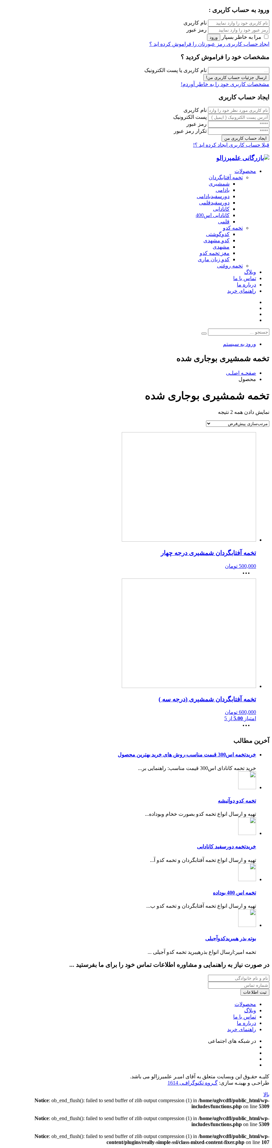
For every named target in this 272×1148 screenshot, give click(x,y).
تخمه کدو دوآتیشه (237, 801)
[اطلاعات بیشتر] (247, 575)
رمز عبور (196, 30)
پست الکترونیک (190, 117)
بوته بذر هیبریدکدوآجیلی (230, 938)
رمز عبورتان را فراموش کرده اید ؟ (187, 44)
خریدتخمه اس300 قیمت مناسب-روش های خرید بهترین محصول (187, 754)
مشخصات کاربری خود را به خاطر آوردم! (225, 84)
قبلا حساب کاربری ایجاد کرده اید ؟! (231, 145)
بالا (266, 1094)
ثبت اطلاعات (255, 992)
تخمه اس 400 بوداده (234, 892)
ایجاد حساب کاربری (247, 44)
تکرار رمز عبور (190, 131)
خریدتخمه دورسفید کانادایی (226, 846)
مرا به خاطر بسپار (241, 37)
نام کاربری (195, 23)
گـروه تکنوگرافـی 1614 (193, 1083)
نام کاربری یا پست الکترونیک (175, 70)
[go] (204, 334)
